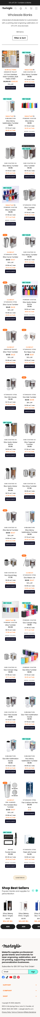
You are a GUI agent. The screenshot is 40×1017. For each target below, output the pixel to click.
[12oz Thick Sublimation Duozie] (29, 712)
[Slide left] (33, 890)
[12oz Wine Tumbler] (29, 483)
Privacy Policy (6, 1012)
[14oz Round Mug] (10, 575)
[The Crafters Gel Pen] (29, 803)
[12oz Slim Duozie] (10, 395)
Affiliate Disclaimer (29, 1012)
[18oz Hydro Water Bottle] (10, 483)
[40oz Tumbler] (10, 622)
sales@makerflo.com (26, 1009)
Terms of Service (17, 1012)
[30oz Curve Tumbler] (10, 254)
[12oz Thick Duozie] (10, 712)
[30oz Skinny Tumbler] (10, 162)
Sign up (33, 972)
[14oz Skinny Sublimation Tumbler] (29, 756)
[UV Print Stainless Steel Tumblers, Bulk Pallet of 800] (10, 71)
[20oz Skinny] (29, 118)
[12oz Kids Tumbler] (29, 395)
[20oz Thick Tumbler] (10, 349)
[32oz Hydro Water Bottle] (29, 302)
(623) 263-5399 (12, 1009)
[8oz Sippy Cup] (29, 349)
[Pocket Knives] (10, 850)
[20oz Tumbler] (29, 162)
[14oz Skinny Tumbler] (29, 254)
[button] (15, 8)
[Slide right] (36, 890)
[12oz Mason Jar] (29, 575)
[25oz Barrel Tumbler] (10, 528)
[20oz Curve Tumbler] (10, 302)
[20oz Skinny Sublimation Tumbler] (10, 118)
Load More (20, 877)
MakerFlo (17, 1003)
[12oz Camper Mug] (29, 622)
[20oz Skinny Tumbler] (29, 71)
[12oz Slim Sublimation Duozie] (10, 756)
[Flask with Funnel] (29, 850)
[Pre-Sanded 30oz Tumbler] (10, 803)
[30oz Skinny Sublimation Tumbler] (29, 528)
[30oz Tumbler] (10, 207)
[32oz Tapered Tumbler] (29, 440)
